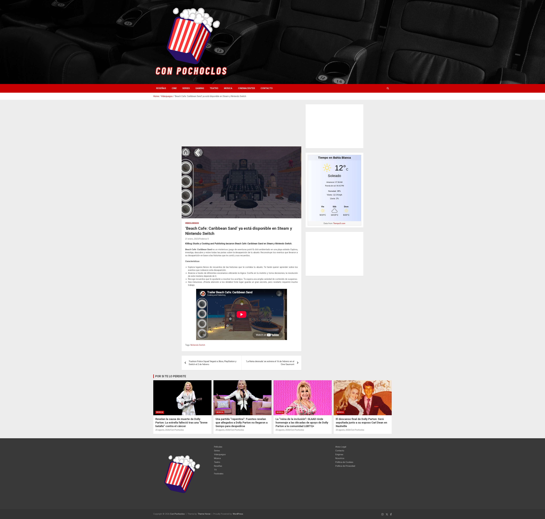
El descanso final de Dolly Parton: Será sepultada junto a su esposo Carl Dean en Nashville (361, 422)
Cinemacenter (246, 88)
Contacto (267, 88)
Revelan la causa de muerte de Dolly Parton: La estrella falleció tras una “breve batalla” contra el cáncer (181, 422)
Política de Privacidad (345, 466)
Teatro (214, 88)
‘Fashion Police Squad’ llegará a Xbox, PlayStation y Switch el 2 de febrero (212, 363)
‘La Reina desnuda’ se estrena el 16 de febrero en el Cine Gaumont (270, 363)
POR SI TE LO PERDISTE (170, 376)
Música (228, 88)
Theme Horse (204, 514)
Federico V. (204, 239)
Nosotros (339, 458)
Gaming (199, 88)
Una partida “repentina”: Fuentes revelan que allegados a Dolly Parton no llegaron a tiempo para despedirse (242, 422)
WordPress (238, 514)
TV (215, 470)
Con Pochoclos (177, 430)
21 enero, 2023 (192, 239)
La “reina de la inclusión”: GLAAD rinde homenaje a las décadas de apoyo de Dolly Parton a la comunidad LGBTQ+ (302, 422)
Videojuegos (192, 223)
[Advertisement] (241, 125)
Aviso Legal (340, 447)
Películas (218, 447)
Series (186, 88)
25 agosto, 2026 (162, 430)
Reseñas (161, 88)
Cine (174, 88)
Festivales (218, 473)
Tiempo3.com (339, 223)
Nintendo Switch (197, 345)
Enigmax (339, 454)
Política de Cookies (344, 462)
